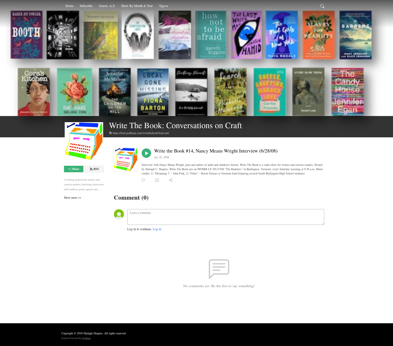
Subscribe (86, 5)
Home (69, 5)
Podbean (86, 338)
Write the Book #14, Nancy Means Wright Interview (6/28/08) (216, 151)
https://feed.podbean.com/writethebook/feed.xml (141, 133)
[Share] (171, 180)
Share (75, 169)
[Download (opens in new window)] (157, 180)
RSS (96, 169)
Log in (157, 229)
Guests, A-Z (107, 5)
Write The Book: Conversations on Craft (175, 125)
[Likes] (143, 180)
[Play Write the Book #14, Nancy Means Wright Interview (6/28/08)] (146, 153)
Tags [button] (162, 5)
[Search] (322, 6)
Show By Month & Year (137, 5)
